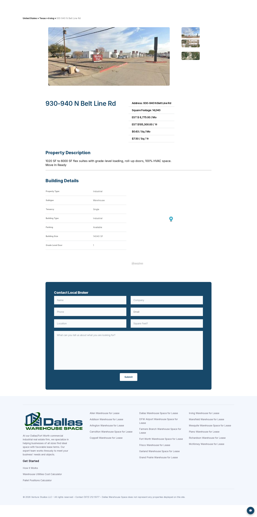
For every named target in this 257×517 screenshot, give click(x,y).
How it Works (30, 468)
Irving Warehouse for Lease (204, 413)
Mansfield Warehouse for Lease (206, 419)
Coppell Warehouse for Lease (106, 437)
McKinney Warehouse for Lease (206, 444)
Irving (51, 18)
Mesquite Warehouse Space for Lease (210, 425)
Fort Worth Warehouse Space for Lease (161, 438)
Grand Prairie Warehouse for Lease (158, 457)
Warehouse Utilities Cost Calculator (42, 474)
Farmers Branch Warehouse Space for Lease (160, 431)
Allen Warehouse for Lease (104, 413)
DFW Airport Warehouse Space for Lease (158, 421)
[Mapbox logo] (137, 263)
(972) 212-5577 (91, 497)
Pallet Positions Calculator (37, 480)
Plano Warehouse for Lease (204, 431)
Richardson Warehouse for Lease (207, 437)
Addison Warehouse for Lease (106, 419)
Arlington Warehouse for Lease (107, 425)
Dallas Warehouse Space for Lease (158, 413)
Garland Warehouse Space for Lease (159, 451)
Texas (42, 18)
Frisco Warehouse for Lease (154, 445)
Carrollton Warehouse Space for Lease (111, 431)
